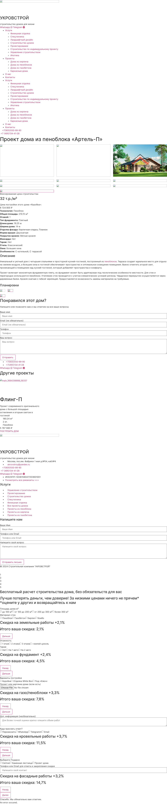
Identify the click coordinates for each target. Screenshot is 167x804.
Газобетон (20, 618)
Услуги (8, 30)
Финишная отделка (20, 33)
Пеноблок (7, 618)
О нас (8, 74)
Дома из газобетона (20, 68)
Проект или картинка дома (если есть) (20, 684)
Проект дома (41, 763)
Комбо (41, 618)
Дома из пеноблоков (21, 64)
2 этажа (15, 644)
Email (46, 732)
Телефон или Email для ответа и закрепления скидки (27, 766)
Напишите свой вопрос (12, 542)
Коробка (6, 681)
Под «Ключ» (41, 681)
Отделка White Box (23, 681)
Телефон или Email (9, 534)
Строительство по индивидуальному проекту (34, 49)
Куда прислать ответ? (11, 729)
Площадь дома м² (9, 609)
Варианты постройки (11, 678)
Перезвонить (9, 732)
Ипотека (14, 55)
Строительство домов (22, 43)
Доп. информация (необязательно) (18, 716)
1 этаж (5, 644)
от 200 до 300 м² (43, 612)
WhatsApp (23, 732)
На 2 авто (26, 650)
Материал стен (8, 615)
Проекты (9, 58)
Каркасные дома (19, 71)
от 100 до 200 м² (23, 612)
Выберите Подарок (10, 760)
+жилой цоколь (40, 644)
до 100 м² (7, 612)
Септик (6, 763)
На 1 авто (13, 650)
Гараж (3, 647)
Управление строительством (25, 52)
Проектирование (19, 46)
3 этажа (26, 644)
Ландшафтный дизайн (21, 39)
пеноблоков (111, 261)
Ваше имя (5, 312)
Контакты (10, 77)
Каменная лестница (22, 763)
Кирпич (31, 618)
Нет (4, 650)
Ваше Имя (5, 525)
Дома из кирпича (19, 61)
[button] (6, 636)
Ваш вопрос (6, 338)
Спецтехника (17, 36)
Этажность (5, 641)
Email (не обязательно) (11, 321)
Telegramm (36, 732)
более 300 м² (61, 612)
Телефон (4, 329)
